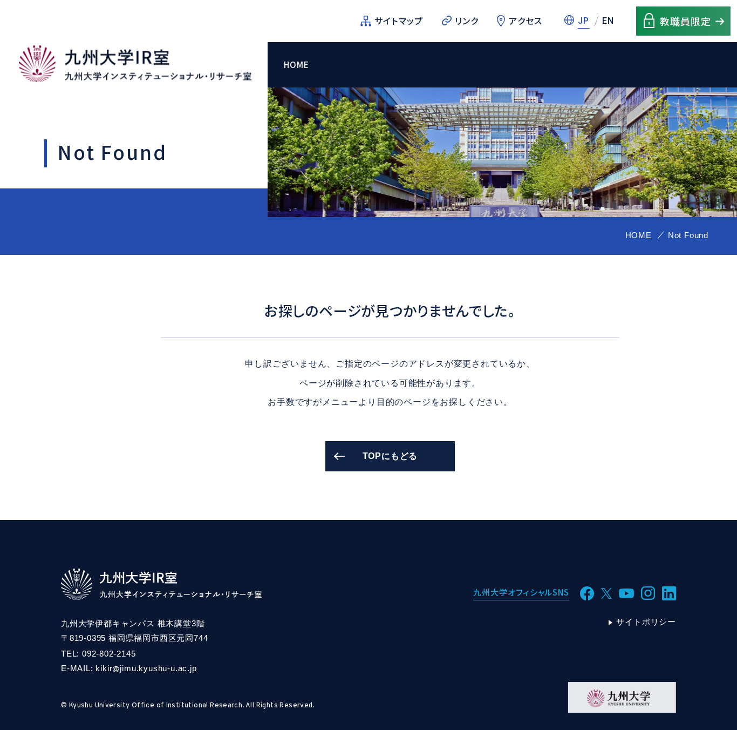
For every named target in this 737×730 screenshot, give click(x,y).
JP (584, 21)
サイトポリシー (646, 621)
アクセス (525, 20)
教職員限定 (685, 21)
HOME (297, 64)
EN (608, 21)
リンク (467, 20)
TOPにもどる (390, 456)
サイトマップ (399, 20)
